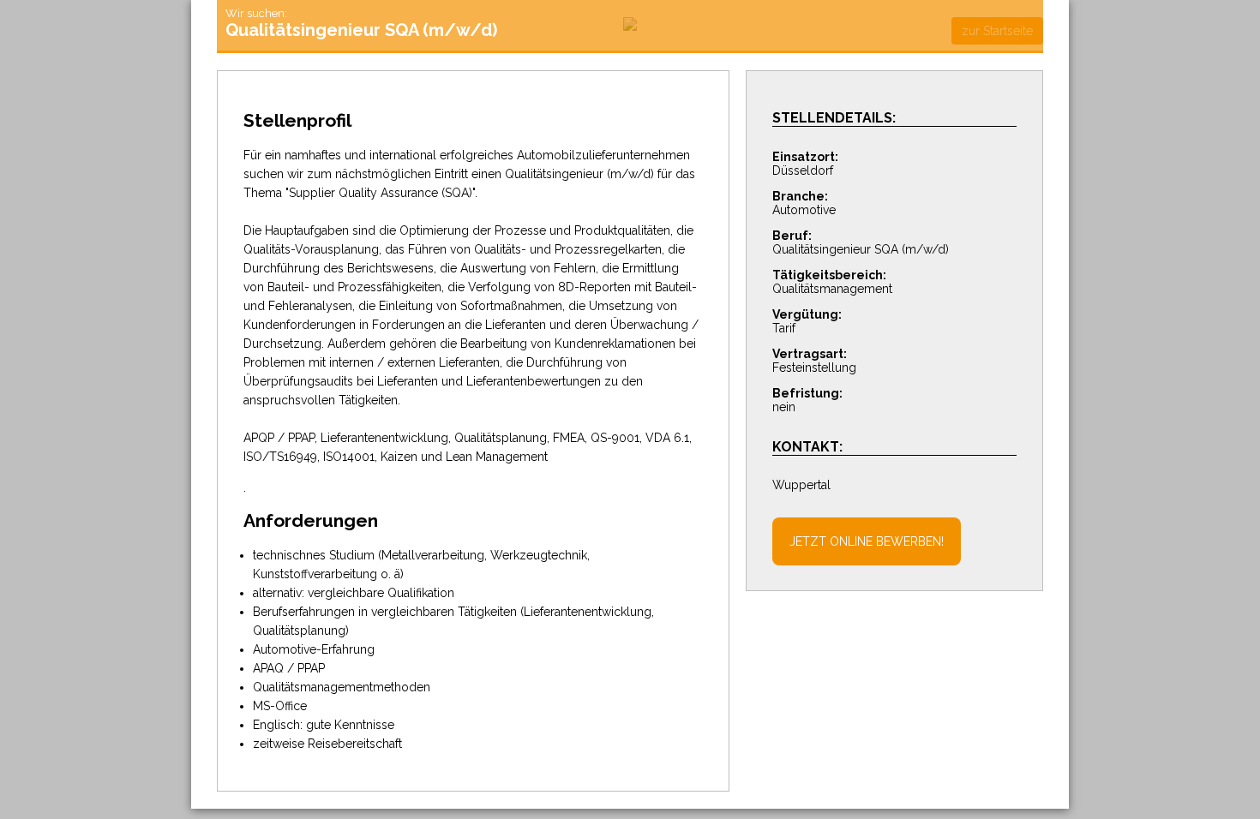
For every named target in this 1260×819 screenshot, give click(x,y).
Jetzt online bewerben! (866, 541)
